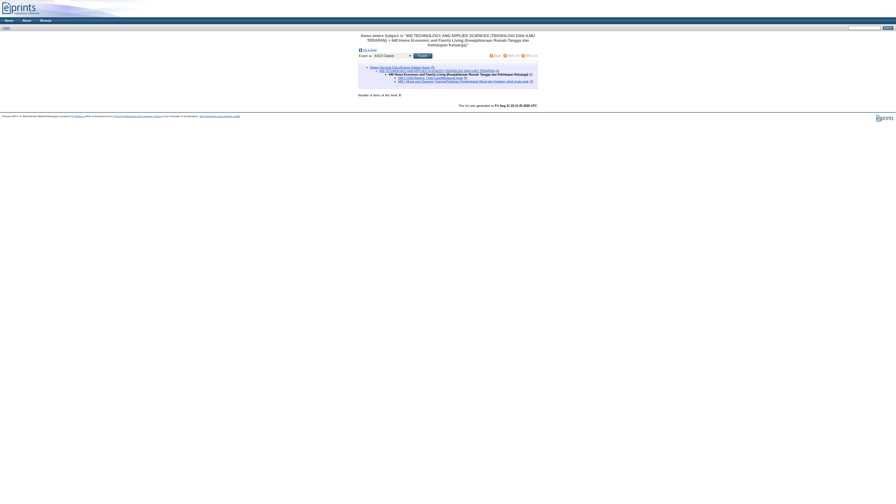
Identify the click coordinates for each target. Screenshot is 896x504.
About (26, 20)
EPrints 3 (79, 116)
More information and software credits (220, 116)
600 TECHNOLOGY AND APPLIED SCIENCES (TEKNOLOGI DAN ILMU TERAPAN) (437, 71)
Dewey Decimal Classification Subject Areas (400, 67)
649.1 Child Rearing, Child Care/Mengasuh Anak (430, 78)
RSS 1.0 (513, 56)
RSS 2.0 (531, 56)
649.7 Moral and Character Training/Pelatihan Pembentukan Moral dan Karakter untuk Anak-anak (463, 81)
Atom (497, 56)
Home (9, 20)
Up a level (370, 50)
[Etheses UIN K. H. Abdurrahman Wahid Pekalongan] (20, 16)
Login (6, 28)
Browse (45, 20)
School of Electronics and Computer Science (138, 116)
